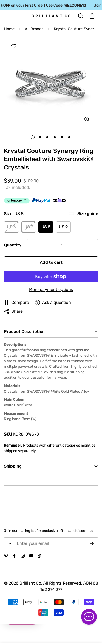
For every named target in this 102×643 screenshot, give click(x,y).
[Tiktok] (39, 556)
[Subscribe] (92, 543)
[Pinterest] (6, 556)
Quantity (12, 245)
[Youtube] (31, 556)
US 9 (63, 226)
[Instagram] (23, 556)
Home (9, 28)
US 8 (45, 226)
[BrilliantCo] (51, 16)
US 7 (28, 226)
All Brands (34, 28)
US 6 (11, 226)
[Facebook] (14, 556)
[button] (92, 16)
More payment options (51, 289)
